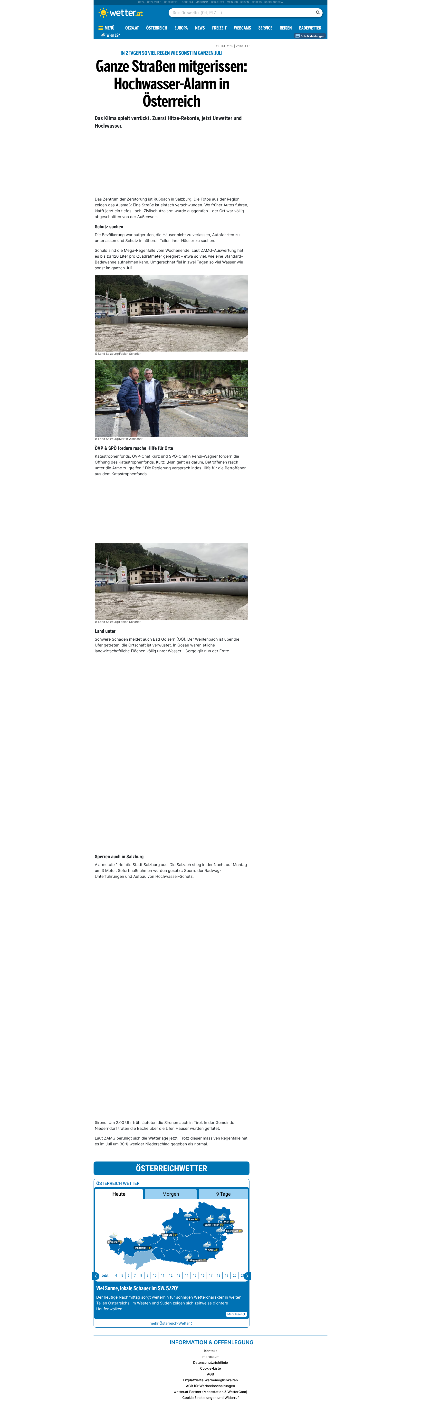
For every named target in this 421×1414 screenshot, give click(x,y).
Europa (181, 28)
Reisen (244, 2)
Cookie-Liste (210, 1368)
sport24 (187, 2)
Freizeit (219, 28)
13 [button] (178, 1275)
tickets (256, 2)
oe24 (141, 2)
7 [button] (135, 1275)
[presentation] (95, 1276)
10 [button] (154, 1275)
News (200, 28)
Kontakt (210, 1351)
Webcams (242, 28)
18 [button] (218, 1275)
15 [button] (194, 1275)
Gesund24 (217, 2)
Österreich (171, 2)
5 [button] (122, 1275)
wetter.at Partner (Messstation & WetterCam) (210, 1392)
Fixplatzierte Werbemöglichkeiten (210, 1380)
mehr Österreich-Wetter (170, 1323)
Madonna (202, 2)
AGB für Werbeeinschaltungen (210, 1386)
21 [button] (242, 1275)
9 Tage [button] (223, 1194)
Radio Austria (273, 2)
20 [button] (234, 1275)
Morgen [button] (171, 1194)
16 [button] (202, 1275)
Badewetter (310, 28)
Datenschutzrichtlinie (210, 1363)
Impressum (210, 1357)
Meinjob (232, 2)
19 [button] (226, 1275)
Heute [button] (118, 1194)
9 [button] (147, 1275)
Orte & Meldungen (312, 36)
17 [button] (210, 1275)
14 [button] (186, 1275)
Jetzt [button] (105, 1275)
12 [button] (170, 1275)
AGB (210, 1374)
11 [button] (162, 1275)
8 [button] (141, 1275)
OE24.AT (132, 28)
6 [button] (128, 1275)
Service (265, 28)
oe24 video (154, 2)
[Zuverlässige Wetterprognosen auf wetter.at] (129, 13)
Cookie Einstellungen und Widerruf (210, 1398)
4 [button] (116, 1275)
